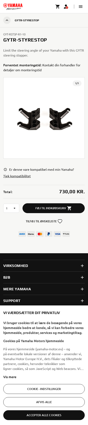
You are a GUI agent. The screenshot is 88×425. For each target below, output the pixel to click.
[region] (44, 365)
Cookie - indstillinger (44, 389)
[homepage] (13, 6)
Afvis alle (44, 402)
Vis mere (9, 376)
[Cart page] (57, 6)
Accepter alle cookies (44, 415)
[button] (81, 6)
